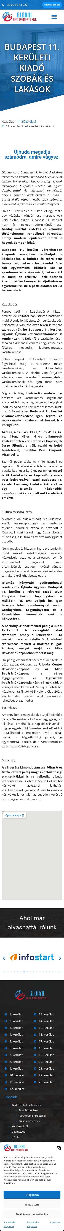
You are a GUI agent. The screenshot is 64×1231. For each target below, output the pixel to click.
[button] (58, 1148)
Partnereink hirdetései (32, 1115)
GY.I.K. (15, 1137)
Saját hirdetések (28, 1110)
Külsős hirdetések (29, 1121)
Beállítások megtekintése (32, 1214)
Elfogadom (32, 1194)
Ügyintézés (18, 1131)
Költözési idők (20, 1126)
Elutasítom (32, 1204)
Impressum (55, 1222)
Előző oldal (28, 121)
